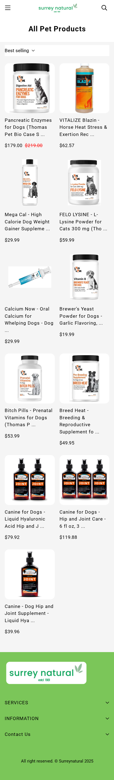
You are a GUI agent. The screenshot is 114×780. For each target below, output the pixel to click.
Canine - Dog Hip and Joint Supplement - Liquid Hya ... (29, 613)
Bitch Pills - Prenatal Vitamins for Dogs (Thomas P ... (29, 417)
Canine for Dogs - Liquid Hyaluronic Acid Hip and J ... (25, 519)
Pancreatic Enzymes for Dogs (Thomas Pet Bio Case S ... (28, 127)
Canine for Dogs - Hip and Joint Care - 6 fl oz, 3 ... (82, 519)
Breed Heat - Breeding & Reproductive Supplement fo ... (79, 421)
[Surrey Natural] (57, 8)
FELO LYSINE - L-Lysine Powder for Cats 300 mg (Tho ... (83, 221)
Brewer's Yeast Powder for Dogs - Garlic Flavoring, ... (81, 316)
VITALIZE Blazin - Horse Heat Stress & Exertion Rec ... (83, 127)
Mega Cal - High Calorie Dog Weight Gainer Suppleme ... (27, 221)
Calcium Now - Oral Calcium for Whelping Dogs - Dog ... (29, 319)
